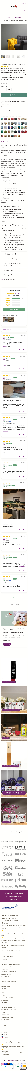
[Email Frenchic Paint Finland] (2, 951)
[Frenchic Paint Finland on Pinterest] (12, 951)
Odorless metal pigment (11, 766)
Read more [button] (5, 431)
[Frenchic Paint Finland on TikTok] (14, 951)
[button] (4, 66)
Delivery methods (9, 275)
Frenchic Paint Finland (11, 1060)
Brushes (6, 738)
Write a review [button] (14, 309)
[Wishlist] (24, 7)
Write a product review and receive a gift (12, 264)
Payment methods (9, 279)
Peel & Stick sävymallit (7, 1017)
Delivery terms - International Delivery (11, 964)
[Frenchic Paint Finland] (14, 7)
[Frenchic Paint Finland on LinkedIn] (9, 951)
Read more (7, 644)
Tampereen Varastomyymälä (8, 981)
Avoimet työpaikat (6, 986)
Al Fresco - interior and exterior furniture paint (13, 1005)
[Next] (18, 52)
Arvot (2, 979)
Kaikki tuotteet (17, 17)
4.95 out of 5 (17, 293)
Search (3, 995)
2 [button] (13, 597)
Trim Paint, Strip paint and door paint (10, 1009)
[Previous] (10, 52)
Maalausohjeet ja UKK (7, 997)
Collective (4, 988)
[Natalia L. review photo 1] (14, 504)
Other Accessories (9, 682)
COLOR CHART (5, 1019)
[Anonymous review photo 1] (14, 389)
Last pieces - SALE (6, 1022)
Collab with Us (5, 976)
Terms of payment (6, 966)
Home (8, 17)
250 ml (3, 89)
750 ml (9, 89)
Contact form (4, 1051)
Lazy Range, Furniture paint (8, 1007)
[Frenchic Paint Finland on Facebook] (5, 951)
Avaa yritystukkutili (6, 974)
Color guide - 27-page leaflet (13, 259)
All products (4, 1000)
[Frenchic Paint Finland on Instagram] (7, 951)
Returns (3, 962)
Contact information (6, 969)
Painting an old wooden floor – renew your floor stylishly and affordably (13, 628)
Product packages (6, 1014)
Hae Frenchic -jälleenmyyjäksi (9, 971)
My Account (4, 959)
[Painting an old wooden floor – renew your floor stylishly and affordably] (14, 618)
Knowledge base (14, 605)
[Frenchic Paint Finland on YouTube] (19, 951)
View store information (6, 107)
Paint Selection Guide (10, 254)
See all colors (4, 141)
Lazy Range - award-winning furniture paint (14, 793)
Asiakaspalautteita (6, 983)
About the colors (9, 270)
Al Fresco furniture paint (11, 710)
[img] (6, 335)
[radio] (2, 119)
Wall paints (7, 822)
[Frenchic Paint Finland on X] (16, 951)
